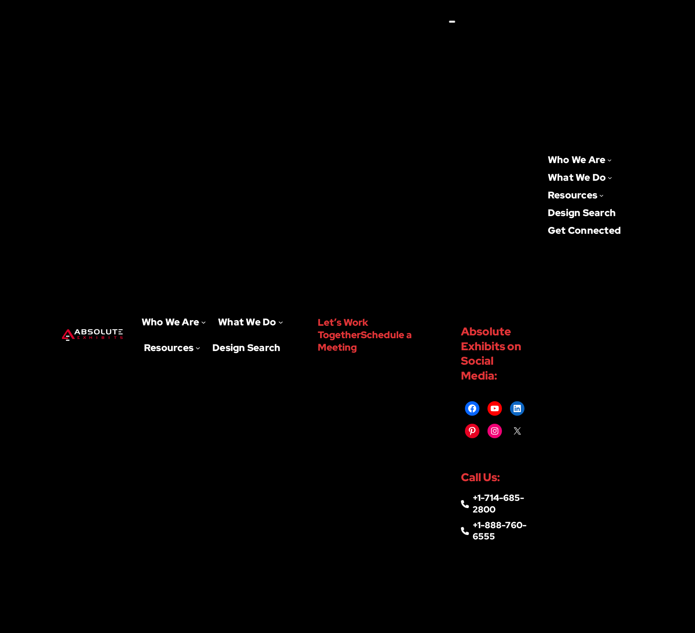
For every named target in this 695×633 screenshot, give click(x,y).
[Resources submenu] (197, 347)
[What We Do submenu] (280, 322)
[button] (375, 335)
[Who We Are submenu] (203, 322)
